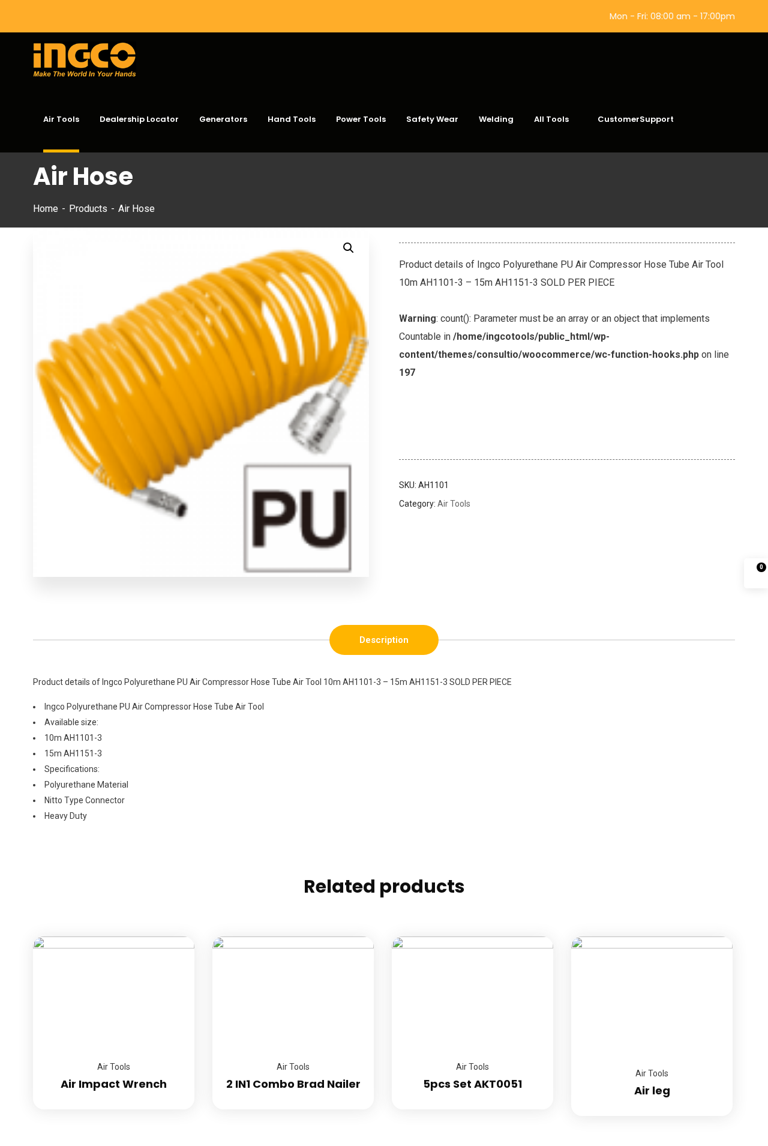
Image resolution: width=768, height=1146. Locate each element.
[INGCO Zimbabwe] (90, 59)
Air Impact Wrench (114, 1083)
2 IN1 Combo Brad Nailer (293, 1083)
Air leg (652, 1090)
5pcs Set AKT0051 (472, 1083)
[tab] (384, 640)
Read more (170, 936)
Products (88, 208)
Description (384, 640)
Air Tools (453, 503)
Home (45, 208)
